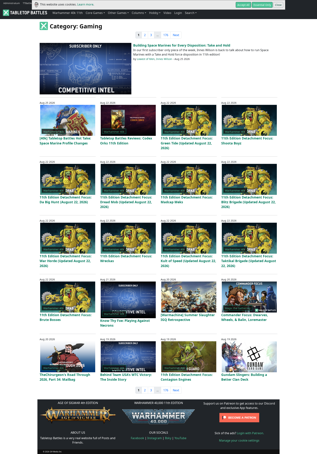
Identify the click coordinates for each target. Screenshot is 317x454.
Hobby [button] (153, 13)
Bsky (168, 438)
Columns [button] (138, 13)
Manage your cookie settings (239, 440)
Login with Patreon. (250, 433)
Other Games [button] (117, 13)
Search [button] (189, 13)
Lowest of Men (146, 59)
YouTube (180, 438)
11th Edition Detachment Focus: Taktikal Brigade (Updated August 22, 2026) (248, 261)
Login (178, 13)
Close (278, 5)
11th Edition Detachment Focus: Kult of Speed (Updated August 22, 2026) (188, 261)
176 (165, 35)
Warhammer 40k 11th (67, 13)
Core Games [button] (94, 13)
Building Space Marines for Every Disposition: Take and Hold (181, 45)
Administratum (11, 3)
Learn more (85, 4)
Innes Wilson (164, 59)
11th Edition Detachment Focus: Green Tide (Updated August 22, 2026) (187, 143)
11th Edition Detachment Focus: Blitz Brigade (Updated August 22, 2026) (248, 202)
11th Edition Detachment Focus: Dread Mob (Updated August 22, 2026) (126, 202)
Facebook (137, 438)
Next (176, 35)
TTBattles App (30, 3)
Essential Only (262, 5)
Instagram (154, 438)
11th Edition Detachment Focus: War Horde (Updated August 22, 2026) (66, 261)
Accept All (243, 5)
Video (167, 13)
